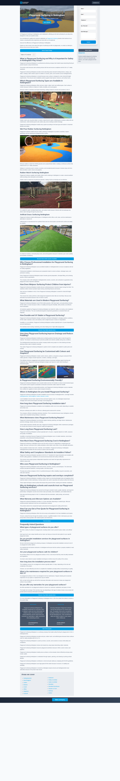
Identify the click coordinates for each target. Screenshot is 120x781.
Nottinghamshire (24, 396)
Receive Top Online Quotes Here (47, 330)
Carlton (38, 396)
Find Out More (47, 521)
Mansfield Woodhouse (53, 686)
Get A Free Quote (46, 628)
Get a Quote (47, 22)
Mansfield (50, 684)
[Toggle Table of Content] (33, 55)
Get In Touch (88, 50)
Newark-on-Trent (52, 688)
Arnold (46, 396)
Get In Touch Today (47, 50)
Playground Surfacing (52, 38)
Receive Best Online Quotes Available (47, 258)
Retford (50, 693)
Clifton (25, 689)
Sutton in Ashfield (52, 682)
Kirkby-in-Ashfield (52, 680)
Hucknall (26, 693)
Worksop (50, 690)
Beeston (43, 396)
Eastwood (50, 677)
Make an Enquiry (60, 699)
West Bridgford (32, 396)
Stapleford (26, 691)
